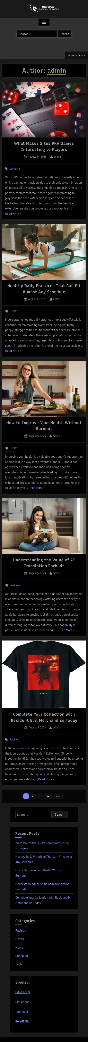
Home (19, 947)
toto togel (21, 1011)
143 (48, 796)
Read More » (13, 214)
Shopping (21, 956)
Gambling (15, 168)
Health (13, 311)
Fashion (14, 739)
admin (57, 156)
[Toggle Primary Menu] (44, 22)
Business (15, 585)
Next (58, 796)
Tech (18, 964)
